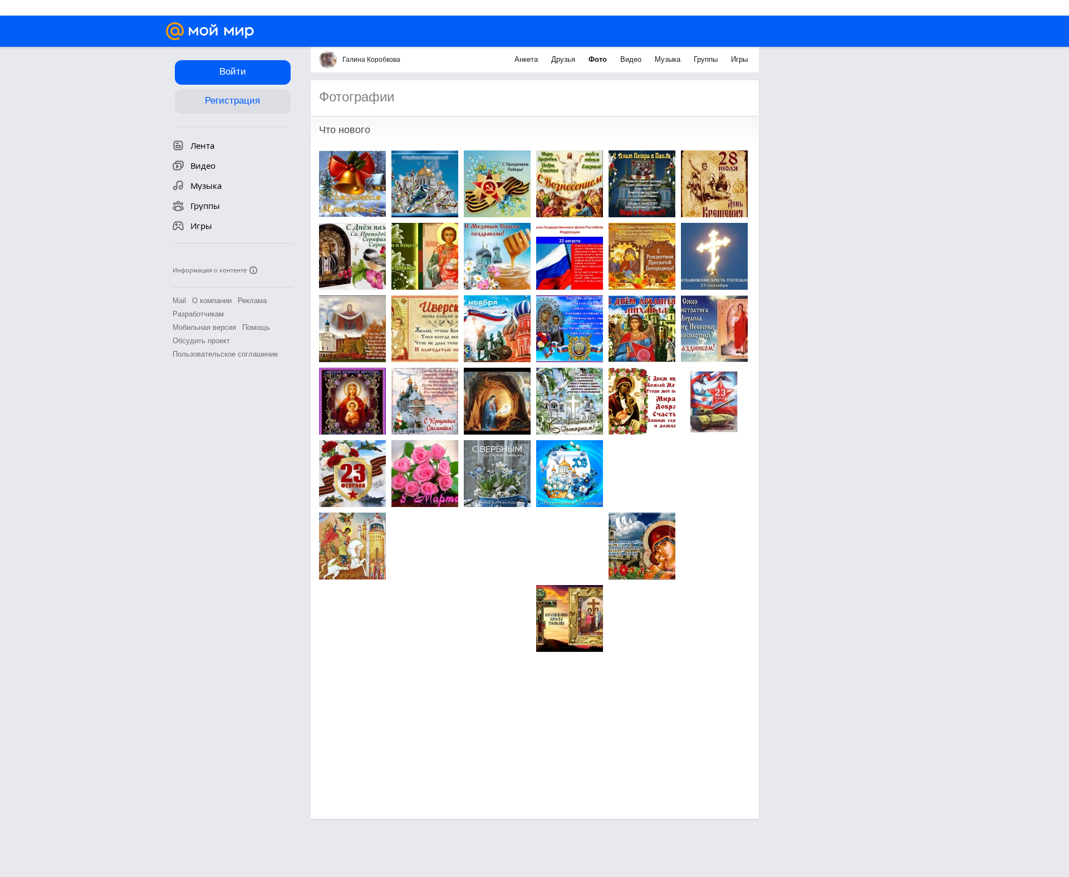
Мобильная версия (204, 327)
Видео (632, 59)
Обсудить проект (201, 341)
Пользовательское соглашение (225, 354)
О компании (212, 300)
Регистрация (232, 100)
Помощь (256, 327)
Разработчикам (198, 314)
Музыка (669, 59)
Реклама (252, 300)
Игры (739, 59)
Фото (599, 59)
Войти (232, 71)
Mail (179, 300)
